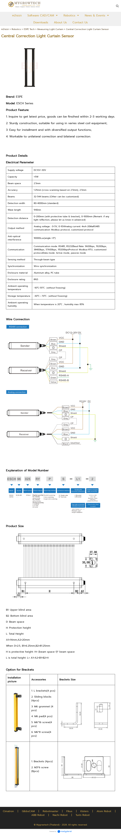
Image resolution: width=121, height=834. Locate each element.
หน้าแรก (5, 29)
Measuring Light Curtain (50, 29)
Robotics (16, 29)
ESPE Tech (29, 29)
